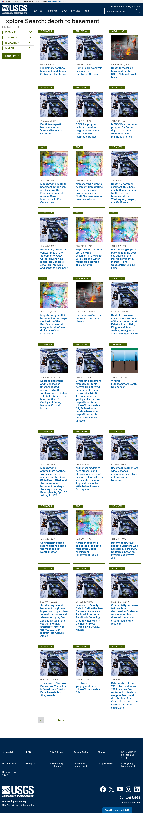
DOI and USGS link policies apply (129, 755)
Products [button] (10, 32)
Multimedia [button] (11, 37)
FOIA (28, 752)
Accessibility (9, 752)
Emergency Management (128, 764)
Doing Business (105, 763)
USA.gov (30, 763)
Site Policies (56, 752)
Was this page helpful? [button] (117, 810)
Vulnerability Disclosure (56, 764)
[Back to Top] (132, 802)
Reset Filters (12, 56)
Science (38, 11)
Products (52, 11)
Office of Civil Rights (9, 773)
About (88, 11)
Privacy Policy (81, 752)
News (64, 11)
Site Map (102, 752)
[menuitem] (38, 9)
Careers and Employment (80, 764)
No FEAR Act (9, 763)
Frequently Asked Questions (125, 6)
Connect (76, 11)
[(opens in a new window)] (103, 789)
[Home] (14, 13)
